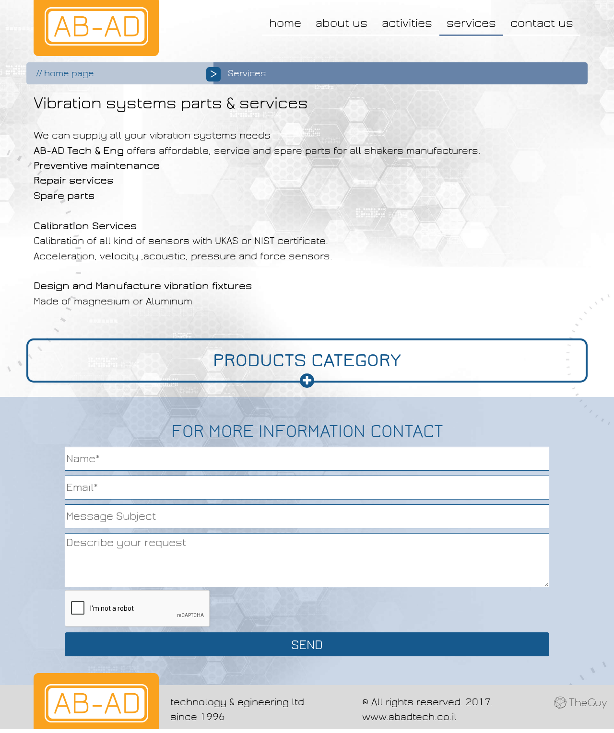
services (471, 23)
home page (69, 73)
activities (407, 23)
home (285, 23)
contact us (541, 23)
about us (341, 23)
